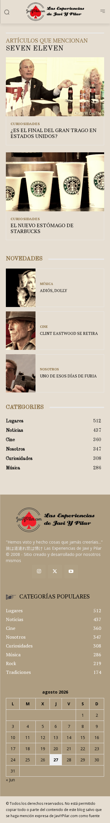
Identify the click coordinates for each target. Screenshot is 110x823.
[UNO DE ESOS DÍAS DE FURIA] (20, 373)
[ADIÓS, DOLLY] (20, 288)
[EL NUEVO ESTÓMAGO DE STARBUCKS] (55, 181)
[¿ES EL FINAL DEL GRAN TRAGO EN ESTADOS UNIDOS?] (55, 86)
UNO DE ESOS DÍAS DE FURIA (68, 376)
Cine (44, 326)
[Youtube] (71, 571)
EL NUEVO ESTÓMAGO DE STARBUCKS (42, 228)
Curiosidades (25, 124)
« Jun (10, 779)
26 (42, 760)
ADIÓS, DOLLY (53, 290)
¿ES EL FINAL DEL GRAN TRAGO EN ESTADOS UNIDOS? (54, 133)
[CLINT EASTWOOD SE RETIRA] (20, 330)
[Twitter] (55, 571)
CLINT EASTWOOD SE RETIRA (69, 333)
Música (46, 284)
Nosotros (49, 369)
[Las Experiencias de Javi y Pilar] (55, 11)
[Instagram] (38, 571)
